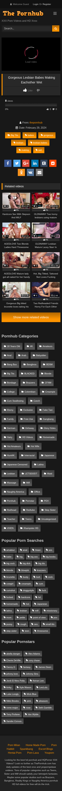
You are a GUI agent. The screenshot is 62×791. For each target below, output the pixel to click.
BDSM (49, 364)
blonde (9, 570)
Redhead (11, 510)
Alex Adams (34, 653)
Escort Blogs (46, 749)
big (21, 556)
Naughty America (15, 492)
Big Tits (14, 135)
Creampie (50, 392)
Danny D (10, 667)
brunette (10, 577)
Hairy (9, 437)
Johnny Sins (32, 673)
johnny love (12, 673)
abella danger (13, 653)
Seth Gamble (45, 707)
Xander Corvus (13, 721)
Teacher (11, 519)
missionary (51, 610)
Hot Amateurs (14, 446)
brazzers (41, 570)
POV (46, 501)
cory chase (34, 660)
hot (27, 604)
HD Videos (27, 437)
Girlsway (29, 428)
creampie (26, 583)
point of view (39, 617)
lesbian (19, 142)
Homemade (49, 437)
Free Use (28, 419)
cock (50, 577)
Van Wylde (33, 714)
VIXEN (10, 528)
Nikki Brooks (12, 701)
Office (37, 492)
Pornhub (11, 501)
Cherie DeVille (13, 660)
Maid (49, 473)
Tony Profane (13, 714)
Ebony (10, 410)
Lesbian (11, 473)
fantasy (27, 667)
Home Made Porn (36, 745)
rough (23, 624)
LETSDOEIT (31, 473)
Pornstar (30, 501)
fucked (9, 597)
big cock (10, 563)
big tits (41, 563)
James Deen (44, 667)
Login (35, 4)
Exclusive (28, 410)
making (25, 150)
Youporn (49, 752)
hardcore (25, 597)
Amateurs (47, 346)
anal (25, 550)
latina (9, 610)
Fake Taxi (47, 410)
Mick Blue (31, 694)
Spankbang (26, 749)
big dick (26, 563)
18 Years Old (13, 346)
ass (50, 550)
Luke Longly (12, 694)
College (11, 392)
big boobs (50, 556)
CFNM (48, 382)
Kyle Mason (25, 687)
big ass (34, 556)
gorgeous (48, 135)
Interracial (29, 455)
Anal (9, 355)
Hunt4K (10, 455)
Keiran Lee (38, 680)
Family (10, 419)
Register (47, 4)
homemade (12, 604)
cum (41, 583)
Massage (11, 482)
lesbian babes (40, 142)
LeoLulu (43, 687)
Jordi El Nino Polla (15, 680)
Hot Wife (35, 446)
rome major (12, 707)
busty (25, 577)
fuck (44, 590)
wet (40, 150)
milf (36, 610)
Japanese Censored (17, 464)
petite (22, 617)
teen (27, 631)
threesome (42, 631)
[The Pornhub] (25, 14)
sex (36, 624)
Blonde (47, 373)
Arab (23, 355)
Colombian (30, 392)
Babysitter (41, 355)
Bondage (11, 382)
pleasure (43, 701)
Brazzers (30, 382)
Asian (38, 550)
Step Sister (50, 510)
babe (8, 556)
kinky (8, 687)
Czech (37, 401)
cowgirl (9, 583)
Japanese (49, 455)
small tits (50, 624)
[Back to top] (52, 781)
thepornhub (36, 122)
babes (31, 135)
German (11, 428)
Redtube (30, 510)
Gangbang (48, 419)
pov (55, 617)
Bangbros (31, 364)
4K (31, 346)
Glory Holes (49, 428)
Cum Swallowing (15, 401)
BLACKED (29, 373)
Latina (40, 464)
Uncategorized (48, 519)
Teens (28, 519)
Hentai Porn (14, 752)
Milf (28, 482)
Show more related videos (31, 317)
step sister (11, 631)
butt (38, 577)
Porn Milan (14, 745)
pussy (9, 624)
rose (28, 707)
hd (39, 597)
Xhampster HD (31, 528)
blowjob (25, 570)
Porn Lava (33, 752)
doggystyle (28, 590)
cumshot (10, 590)
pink (29, 701)
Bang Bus (12, 364)
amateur (10, 550)
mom (8, 617)
